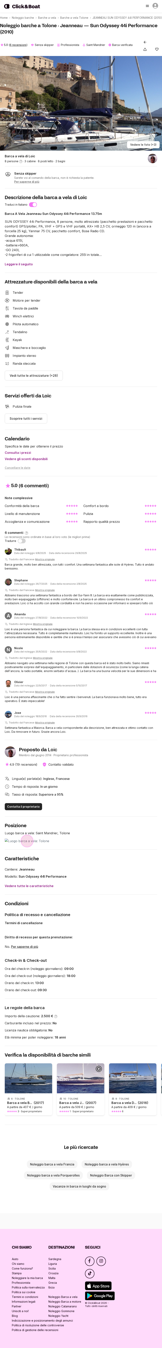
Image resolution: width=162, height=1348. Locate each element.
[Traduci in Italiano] (33, 204)
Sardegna (54, 1259)
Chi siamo (18, 1263)
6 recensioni (18, 45)
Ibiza (51, 1287)
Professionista (21, 1282)
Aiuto (15, 1259)
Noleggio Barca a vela (62, 1297)
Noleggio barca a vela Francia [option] (52, 1164)
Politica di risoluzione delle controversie (38, 1325)
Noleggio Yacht (58, 1315)
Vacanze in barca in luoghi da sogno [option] (79, 1186)
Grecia (52, 1282)
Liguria (52, 1263)
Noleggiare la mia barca (27, 1278)
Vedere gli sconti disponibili (26, 459)
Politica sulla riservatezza (28, 1287)
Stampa (17, 1273)
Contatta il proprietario (23, 806)
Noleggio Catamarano (62, 1306)
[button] (145, 49)
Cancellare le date (17, 467)
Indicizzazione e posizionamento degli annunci (42, 1320)
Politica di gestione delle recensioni (35, 1330)
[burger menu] (148, 6)
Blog (15, 1315)
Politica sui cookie (23, 1292)
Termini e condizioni (25, 1297)
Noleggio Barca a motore (64, 1301)
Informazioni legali (23, 1301)
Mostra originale (45, 559)
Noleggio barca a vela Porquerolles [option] (53, 1175)
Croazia (53, 1273)
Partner (16, 1306)
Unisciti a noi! (20, 1311)
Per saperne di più (24, 947)
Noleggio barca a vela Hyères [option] (107, 1164)
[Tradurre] (22, 541)
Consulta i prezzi (18, 453)
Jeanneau (27, 869)
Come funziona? (22, 1268)
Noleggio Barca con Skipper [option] (111, 1175)
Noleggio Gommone (61, 1311)
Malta (51, 1278)
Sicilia (52, 1268)
